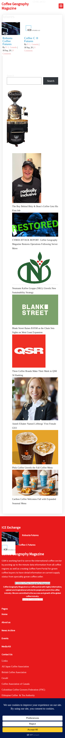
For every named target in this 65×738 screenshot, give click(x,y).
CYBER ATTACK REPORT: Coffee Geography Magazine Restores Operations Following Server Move (35, 244)
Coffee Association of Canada (16, 684)
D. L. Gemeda (10, 47)
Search (10, 75)
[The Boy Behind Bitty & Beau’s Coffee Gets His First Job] (26, 178)
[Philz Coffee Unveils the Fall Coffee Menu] (35, 448)
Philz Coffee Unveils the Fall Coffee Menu (32, 467)
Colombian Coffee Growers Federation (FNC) (23, 689)
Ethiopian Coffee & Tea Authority (18, 695)
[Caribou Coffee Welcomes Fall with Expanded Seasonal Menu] (35, 483)
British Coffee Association (14, 672)
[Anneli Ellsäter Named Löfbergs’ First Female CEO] (35, 399)
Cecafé (5, 678)
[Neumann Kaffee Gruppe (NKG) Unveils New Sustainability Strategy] (35, 268)
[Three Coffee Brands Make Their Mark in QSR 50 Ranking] (29, 351)
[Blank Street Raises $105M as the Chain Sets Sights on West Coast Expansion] (35, 310)
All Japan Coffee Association (15, 666)
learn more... (27, 541)
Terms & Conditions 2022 (32, 599)
